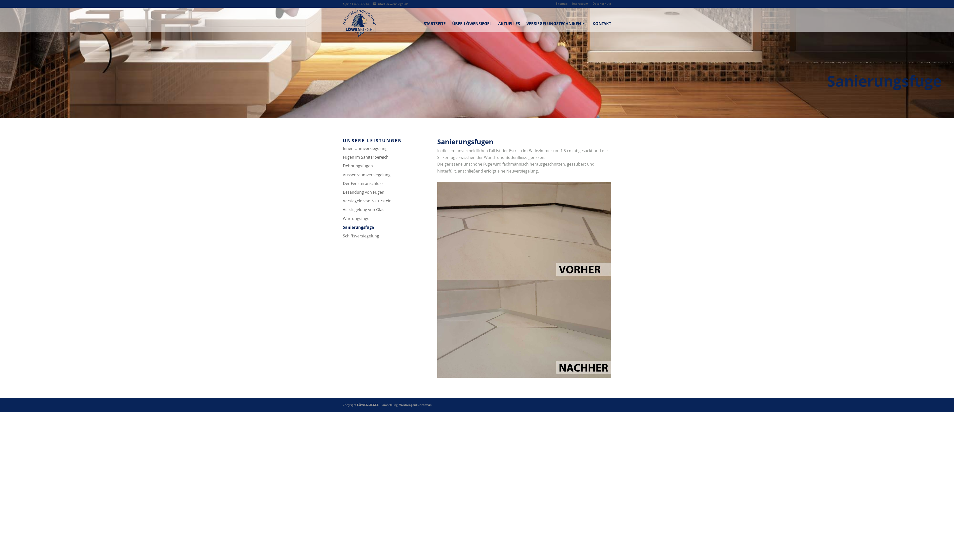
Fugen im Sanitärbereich (366, 157)
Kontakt (602, 24)
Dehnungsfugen (358, 166)
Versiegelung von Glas (363, 209)
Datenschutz (602, 4)
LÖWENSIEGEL (368, 405)
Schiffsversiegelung (361, 236)
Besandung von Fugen (363, 192)
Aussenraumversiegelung (367, 175)
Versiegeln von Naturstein (367, 201)
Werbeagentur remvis (415, 405)
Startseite (435, 24)
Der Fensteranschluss (363, 183)
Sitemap (561, 4)
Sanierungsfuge (358, 227)
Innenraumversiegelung (365, 148)
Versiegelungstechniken (553, 24)
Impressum (580, 4)
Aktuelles (509, 24)
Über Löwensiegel (472, 24)
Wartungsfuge (356, 218)
